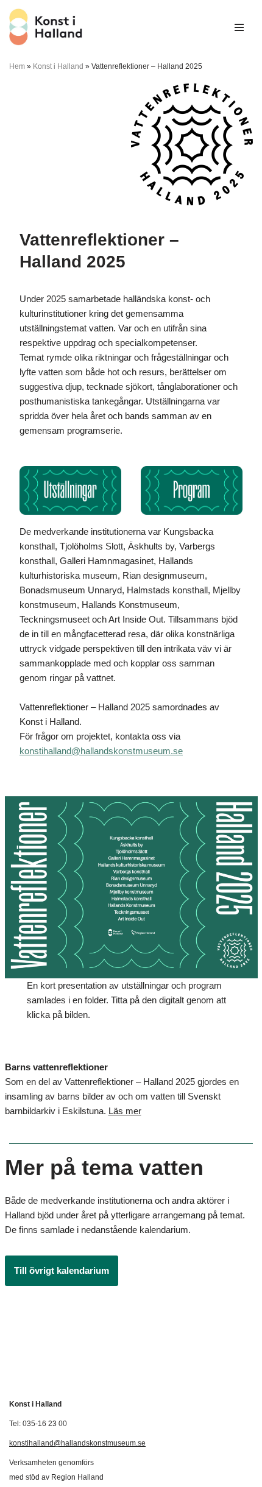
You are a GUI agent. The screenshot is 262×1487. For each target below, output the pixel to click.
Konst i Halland (58, 66)
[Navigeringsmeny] (239, 27)
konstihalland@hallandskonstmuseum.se (101, 751)
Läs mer (124, 1111)
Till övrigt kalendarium (61, 1270)
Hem (17, 66)
